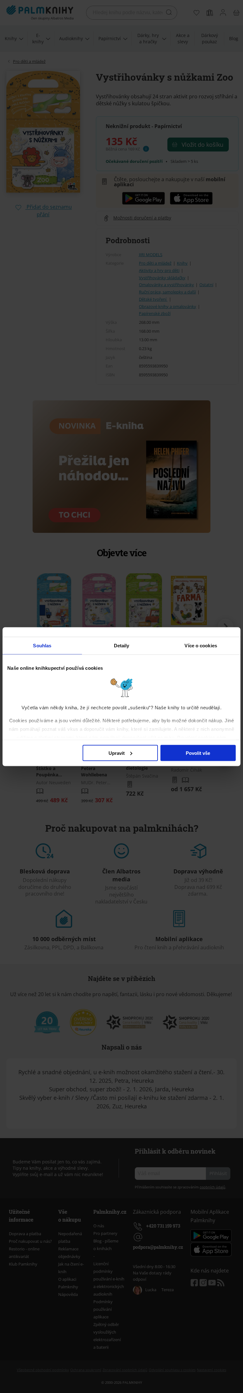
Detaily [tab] (121, 645)
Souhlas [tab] (42, 645)
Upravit (117, 752)
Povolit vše (198, 752)
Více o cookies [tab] (200, 645)
